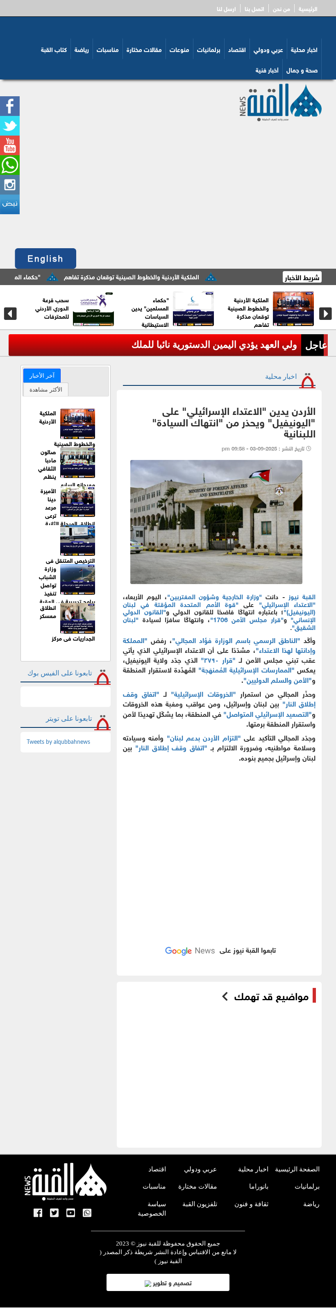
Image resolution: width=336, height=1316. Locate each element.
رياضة (82, 48)
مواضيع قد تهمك (271, 995)
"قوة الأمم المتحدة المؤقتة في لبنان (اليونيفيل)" (219, 607)
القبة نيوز (302, 595)
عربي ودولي (268, 48)
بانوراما (258, 1186)
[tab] (42, 376)
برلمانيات (208, 48)
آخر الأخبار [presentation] (42, 375)
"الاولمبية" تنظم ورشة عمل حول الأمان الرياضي (149, 307)
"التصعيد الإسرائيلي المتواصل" (267, 713)
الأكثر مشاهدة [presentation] (46, 389)
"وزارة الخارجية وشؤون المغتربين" (214, 595)
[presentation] (10, 313)
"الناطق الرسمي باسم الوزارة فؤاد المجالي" (236, 639)
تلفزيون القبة (199, 1203)
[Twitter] (54, 1214)
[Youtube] (70, 1214)
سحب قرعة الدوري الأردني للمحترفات (251, 307)
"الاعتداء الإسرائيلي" (287, 603)
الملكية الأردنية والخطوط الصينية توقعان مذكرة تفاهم (160, 276)
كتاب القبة (54, 48)
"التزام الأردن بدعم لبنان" (204, 737)
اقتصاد (237, 48)
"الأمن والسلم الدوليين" (277, 679)
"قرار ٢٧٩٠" (218, 659)
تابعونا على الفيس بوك (59, 673)
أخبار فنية (267, 69)
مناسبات (108, 48)
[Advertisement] (168, 182)
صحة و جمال (302, 69)
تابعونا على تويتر (69, 718)
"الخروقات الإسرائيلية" (203, 693)
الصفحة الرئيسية (297, 1169)
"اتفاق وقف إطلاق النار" (171, 747)
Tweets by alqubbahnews (58, 742)
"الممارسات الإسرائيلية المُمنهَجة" (246, 669)
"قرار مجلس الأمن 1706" (247, 618)
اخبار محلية (304, 48)
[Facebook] (38, 1214)
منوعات (179, 48)
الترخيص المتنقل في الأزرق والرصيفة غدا (70, 564)
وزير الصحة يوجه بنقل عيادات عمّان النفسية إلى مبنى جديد (184, 345)
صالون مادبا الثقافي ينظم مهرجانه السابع (51, 307)
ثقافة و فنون (251, 1203)
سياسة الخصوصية (152, 1208)
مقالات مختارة (144, 48)
